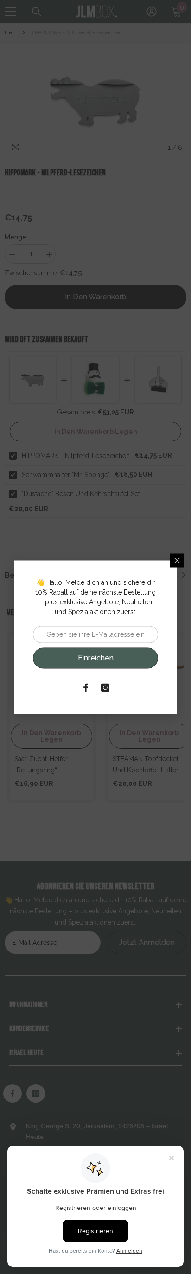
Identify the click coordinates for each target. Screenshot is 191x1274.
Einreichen (96, 657)
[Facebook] (86, 687)
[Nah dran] (177, 560)
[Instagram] (105, 687)
